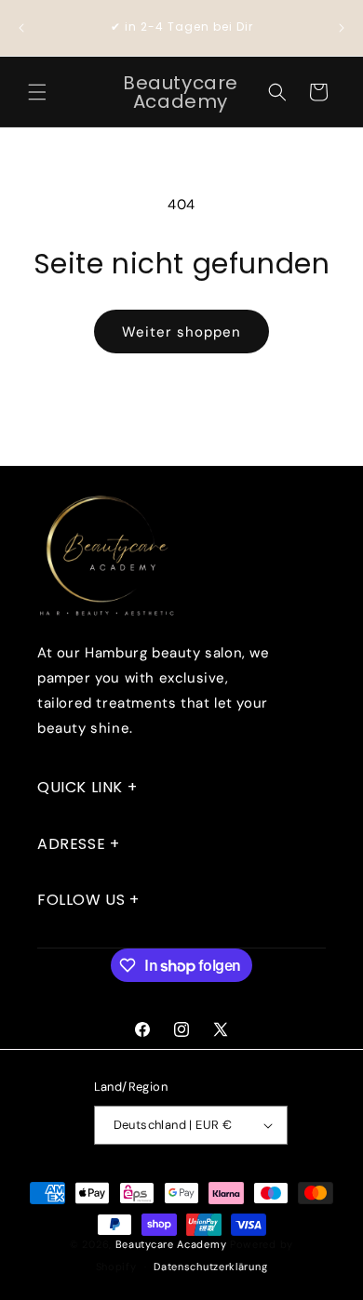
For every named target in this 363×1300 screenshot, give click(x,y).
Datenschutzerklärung (210, 1266)
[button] (37, 92)
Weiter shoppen (181, 332)
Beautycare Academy (171, 1244)
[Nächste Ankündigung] (341, 27)
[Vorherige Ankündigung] (21, 27)
